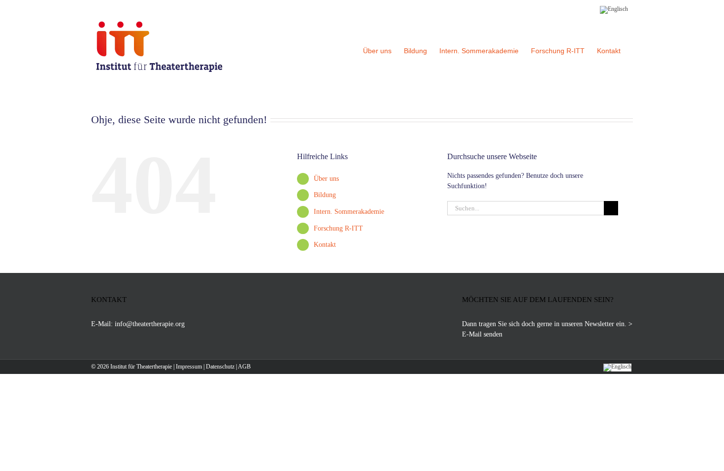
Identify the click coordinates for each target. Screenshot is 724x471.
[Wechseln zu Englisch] (614, 8)
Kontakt (325, 244)
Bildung (325, 195)
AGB (244, 366)
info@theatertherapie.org (150, 324)
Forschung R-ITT (338, 228)
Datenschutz (220, 366)
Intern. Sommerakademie (349, 211)
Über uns (326, 178)
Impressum (189, 366)
